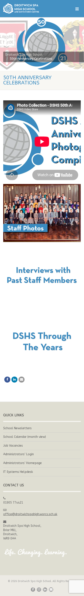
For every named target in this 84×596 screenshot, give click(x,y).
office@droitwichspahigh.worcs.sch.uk (30, 514)
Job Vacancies (13, 445)
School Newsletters (17, 428)
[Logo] (28, 8)
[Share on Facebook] (7, 380)
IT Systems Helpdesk (18, 472)
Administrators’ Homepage (22, 463)
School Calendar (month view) (24, 437)
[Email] (22, 380)
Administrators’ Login (18, 454)
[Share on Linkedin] (14, 380)
